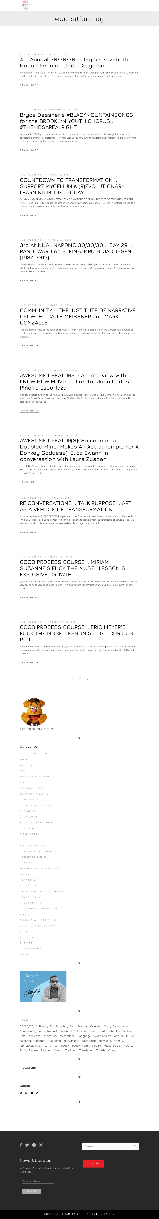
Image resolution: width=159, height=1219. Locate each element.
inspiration (49, 1036)
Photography (31, 903)
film (22, 1036)
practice (128, 1045)
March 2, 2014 (61, 305)
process (33, 1050)
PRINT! (25, 914)
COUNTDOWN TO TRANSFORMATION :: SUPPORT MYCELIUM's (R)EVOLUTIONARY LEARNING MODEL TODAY (72, 186)
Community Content (36, 794)
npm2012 (26, 1045)
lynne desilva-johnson (108, 1036)
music (130, 1036)
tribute (101, 1050)
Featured (27, 828)
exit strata (107, 1031)
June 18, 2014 (60, 175)
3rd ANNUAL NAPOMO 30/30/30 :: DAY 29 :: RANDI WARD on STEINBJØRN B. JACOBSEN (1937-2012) (76, 251)
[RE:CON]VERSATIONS (35, 754)
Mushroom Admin (33, 54)
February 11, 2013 (63, 622)
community (27, 1031)
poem (46, 1045)
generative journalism (38, 851)
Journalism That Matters (40, 869)
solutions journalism (38, 926)
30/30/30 (26, 760)
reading (46, 1050)
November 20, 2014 (64, 110)
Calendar (95, 1026)
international (67, 1036)
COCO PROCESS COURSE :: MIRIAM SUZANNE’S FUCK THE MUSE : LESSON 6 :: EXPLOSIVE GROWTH (74, 568)
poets (116, 1045)
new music (89, 1040)
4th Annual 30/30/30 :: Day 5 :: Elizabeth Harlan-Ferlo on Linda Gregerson (74, 62)
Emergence (28, 811)
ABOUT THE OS (31, 765)
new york (105, 1040)
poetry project (101, 1045)
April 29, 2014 (61, 240)
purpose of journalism (39, 920)
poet (56, 1045)
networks (28, 880)
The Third (28, 937)
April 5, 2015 (60, 54)
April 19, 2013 (60, 498)
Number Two (29, 886)
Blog (24, 783)
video (111, 1050)
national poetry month (65, 1040)
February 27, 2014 (64, 370)
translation (86, 1050)
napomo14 (40, 1040)
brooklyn (61, 1026)
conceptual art (47, 1031)
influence (34, 1036)
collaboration (121, 1026)
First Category (32, 846)
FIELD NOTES (29, 834)
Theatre (26, 943)
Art (22, 771)
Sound (25, 932)
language (84, 1036)
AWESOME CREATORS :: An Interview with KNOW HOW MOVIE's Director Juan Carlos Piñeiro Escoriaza (74, 381)
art (51, 1026)
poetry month (81, 1045)
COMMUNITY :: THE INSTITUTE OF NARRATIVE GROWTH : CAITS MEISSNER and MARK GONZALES (78, 316)
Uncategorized (32, 949)
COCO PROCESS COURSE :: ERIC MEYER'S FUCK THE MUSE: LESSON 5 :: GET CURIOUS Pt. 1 (76, 633)
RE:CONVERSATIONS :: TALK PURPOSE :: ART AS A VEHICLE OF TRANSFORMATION (76, 506)
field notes (123, 1031)
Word (24, 955)
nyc (37, 1045)
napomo (25, 1040)
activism (41, 1026)
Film (23, 840)
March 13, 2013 (61, 557)
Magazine (27, 874)
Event (93, 1031)
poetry (65, 1045)
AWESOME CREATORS (35, 777)
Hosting (26, 863)
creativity (65, 1031)
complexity (29, 800)
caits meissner (79, 1026)
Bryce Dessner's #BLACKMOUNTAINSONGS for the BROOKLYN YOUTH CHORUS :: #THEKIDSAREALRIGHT (76, 120)
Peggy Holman (31, 897)
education (80, 1031)
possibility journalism (39, 909)
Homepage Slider (33, 857)
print (23, 1050)
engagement (29, 817)
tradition (71, 1050)
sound (58, 1050)
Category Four (32, 788)
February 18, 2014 (63, 435)
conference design (35, 805)
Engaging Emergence (36, 823)
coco (107, 1026)
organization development (42, 892)
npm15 (118, 1040)
